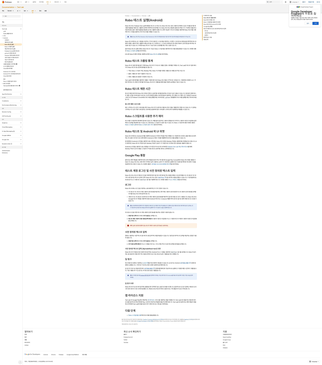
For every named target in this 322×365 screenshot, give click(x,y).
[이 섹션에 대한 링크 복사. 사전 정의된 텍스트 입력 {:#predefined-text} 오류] (162, 249)
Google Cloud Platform (73, 354)
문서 (48, 2)
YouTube (126, 342)
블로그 (304, 2)
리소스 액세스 (173, 180)
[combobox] (274, 2)
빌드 (18, 2)
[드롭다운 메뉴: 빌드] (21, 2)
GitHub (26, 345)
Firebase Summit (128, 337)
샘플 (45, 11)
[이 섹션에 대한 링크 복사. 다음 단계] (137, 311)
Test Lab (20, 7)
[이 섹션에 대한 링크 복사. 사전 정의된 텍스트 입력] (148, 232)
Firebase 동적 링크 (144, 275)
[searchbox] (11, 16)
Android (45, 354)
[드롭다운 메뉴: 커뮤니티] (61, 2)
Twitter (125, 340)
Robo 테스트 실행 (155, 54)
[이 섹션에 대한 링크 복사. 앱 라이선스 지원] (145, 296)
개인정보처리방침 (32, 361)
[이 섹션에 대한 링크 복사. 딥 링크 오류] (135, 283)
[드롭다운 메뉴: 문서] (51, 2)
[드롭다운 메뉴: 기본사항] (14, 11)
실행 (26, 2)
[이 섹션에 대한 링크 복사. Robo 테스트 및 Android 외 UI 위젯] (166, 132)
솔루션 (34, 2)
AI (17, 11)
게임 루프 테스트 (177, 147)
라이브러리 (27, 342)
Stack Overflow (227, 337)
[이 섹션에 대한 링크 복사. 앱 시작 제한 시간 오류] (142, 104)
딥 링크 (144, 263)
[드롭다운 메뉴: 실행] (29, 2)
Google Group (227, 340)
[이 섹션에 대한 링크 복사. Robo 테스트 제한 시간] (152, 89)
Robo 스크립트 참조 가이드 (146, 125)
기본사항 (9, 11)
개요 (3, 11)
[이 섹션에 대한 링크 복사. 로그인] (133, 185)
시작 (315, 23)
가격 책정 (41, 2)
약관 (26, 361)
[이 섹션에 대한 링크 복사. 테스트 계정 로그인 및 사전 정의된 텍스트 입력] (177, 171)
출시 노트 (225, 342)
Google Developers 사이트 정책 (145, 321)
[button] (10, 29)
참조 (40, 11)
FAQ (224, 345)
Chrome (53, 354)
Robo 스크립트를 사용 (134, 315)
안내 (26, 334)
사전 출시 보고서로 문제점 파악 (160, 164)
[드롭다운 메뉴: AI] (20, 11)
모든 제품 (84, 354)
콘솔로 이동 (311, 2)
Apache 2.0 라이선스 (189, 319)
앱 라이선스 (151, 300)
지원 (65, 2)
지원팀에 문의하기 (227, 334)
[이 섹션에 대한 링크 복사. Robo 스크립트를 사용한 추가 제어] (165, 116)
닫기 (308, 23)
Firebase (127, 16)
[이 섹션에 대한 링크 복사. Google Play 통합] (147, 156)
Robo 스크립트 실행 (132, 51)
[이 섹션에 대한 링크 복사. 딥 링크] (133, 259)
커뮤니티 (56, 2)
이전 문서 (225, 348)
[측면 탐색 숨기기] (20, 362)
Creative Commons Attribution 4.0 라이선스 (153, 319)
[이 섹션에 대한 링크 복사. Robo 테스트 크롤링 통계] (154, 61)
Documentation (8, 7)
